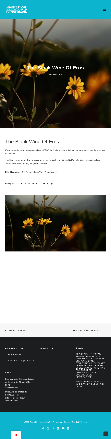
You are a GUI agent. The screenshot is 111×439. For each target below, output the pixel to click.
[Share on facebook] (21, 183)
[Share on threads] (29, 183)
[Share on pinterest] (33, 183)
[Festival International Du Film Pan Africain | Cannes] (16, 9)
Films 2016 (56, 74)
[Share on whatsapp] (40, 183)
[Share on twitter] (25, 183)
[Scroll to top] (105, 433)
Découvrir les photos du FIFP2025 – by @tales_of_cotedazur (16, 395)
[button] (104, 9)
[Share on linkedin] (36, 183)
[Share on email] (51, 183)
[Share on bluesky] (44, 183)
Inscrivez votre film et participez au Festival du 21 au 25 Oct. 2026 (19, 382)
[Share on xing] (48, 183)
